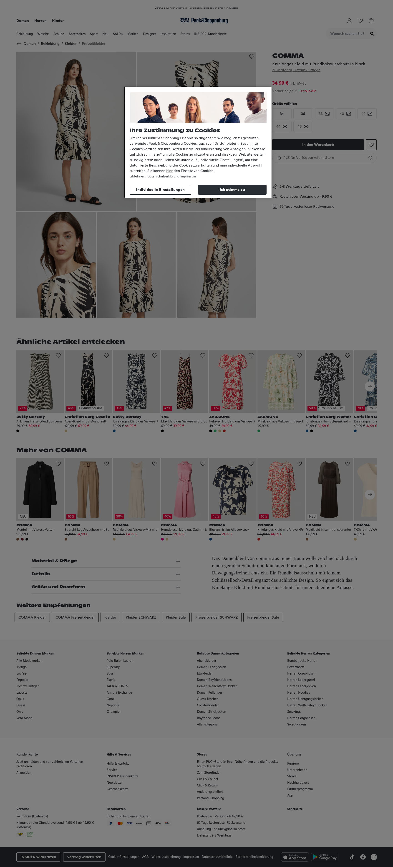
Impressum (188, 176)
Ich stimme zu (232, 190)
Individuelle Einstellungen (160, 190)
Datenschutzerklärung (163, 176)
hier (169, 171)
